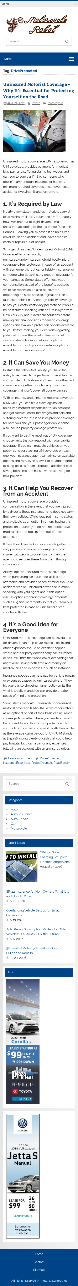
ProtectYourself (41, 762)
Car (13, 824)
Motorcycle (55, 103)
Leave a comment (20, 758)
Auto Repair (19, 819)
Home (39, 1254)
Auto (14, 809)
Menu (5, 3)
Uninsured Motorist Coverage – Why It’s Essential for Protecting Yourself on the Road (38, 90)
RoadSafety (62, 762)
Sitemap (39, 1270)
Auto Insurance (22, 814)
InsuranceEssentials (16, 762)
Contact (39, 1262)
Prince (36, 103)
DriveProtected (50, 758)
